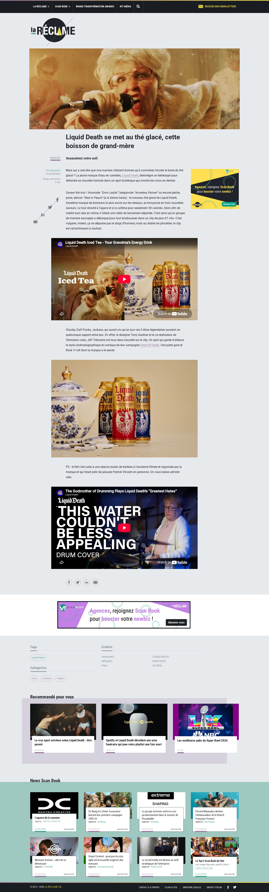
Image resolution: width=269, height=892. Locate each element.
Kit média (125, 6)
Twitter (50, 207)
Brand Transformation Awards (95, 6)
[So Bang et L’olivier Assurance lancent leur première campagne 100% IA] (108, 805)
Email (35, 222)
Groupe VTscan (214, 887)
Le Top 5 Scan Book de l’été (209, 861)
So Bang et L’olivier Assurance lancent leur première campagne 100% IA (105, 815)
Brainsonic (209, 822)
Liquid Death (130, 175)
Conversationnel (105, 866)
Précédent (193, 851)
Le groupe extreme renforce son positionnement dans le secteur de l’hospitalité (160, 815)
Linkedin (43, 214)
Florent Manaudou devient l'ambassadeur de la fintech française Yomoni (209, 815)
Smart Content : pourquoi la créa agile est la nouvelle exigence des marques (105, 860)
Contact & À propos (149, 887)
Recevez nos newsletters (220, 6)
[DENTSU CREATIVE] (54, 805)
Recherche (138, 7)
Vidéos (60, 678)
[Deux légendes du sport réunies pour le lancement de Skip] (215, 850)
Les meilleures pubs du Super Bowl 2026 (202, 740)
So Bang (101, 822)
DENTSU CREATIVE (51, 821)
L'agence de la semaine (47, 817)
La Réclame (53, 32)
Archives (47, 678)
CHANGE (48, 866)
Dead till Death (149, 345)
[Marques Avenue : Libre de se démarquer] (54, 850)
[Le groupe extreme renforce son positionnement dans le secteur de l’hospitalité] (161, 805)
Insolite (55, 158)
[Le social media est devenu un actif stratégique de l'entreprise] (161, 850)
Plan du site (171, 887)
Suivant (237, 851)
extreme (155, 822)
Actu (34, 678)
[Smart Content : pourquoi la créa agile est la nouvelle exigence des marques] (108, 850)
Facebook (57, 200)
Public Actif (156, 866)
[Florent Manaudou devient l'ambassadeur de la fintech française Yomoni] (215, 805)
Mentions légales (192, 887)
